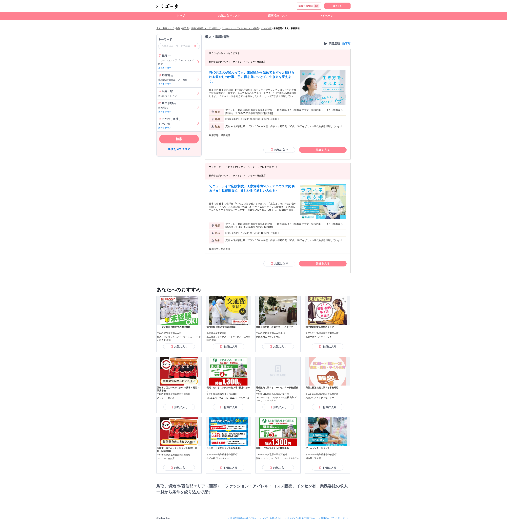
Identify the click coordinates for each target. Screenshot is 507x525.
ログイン (337, 6)
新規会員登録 (308, 6)
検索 (179, 139)
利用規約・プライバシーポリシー (336, 518)
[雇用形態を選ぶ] (198, 107)
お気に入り (281, 149)
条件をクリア (164, 68)
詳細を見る (323, 149)
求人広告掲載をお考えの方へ (243, 518)
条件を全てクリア (179, 149)
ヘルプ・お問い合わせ (272, 518)
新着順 (346, 43)
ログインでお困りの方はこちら (301, 518)
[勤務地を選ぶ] (198, 79)
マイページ (326, 15)
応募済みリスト (278, 15)
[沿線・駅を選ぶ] (198, 93)
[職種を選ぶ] (198, 62)
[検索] (195, 46)
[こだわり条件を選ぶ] (198, 123)
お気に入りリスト (229, 15)
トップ (181, 15)
